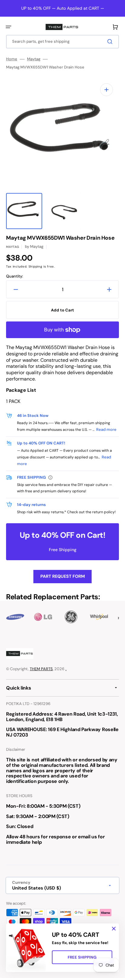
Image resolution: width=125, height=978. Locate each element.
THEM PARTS (41, 668)
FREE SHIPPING (82, 957)
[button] (8, 27)
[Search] (111, 41)
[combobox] (62, 41)
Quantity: (14, 276)
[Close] (114, 928)
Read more (106, 429)
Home (11, 59)
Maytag (33, 59)
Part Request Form (62, 576)
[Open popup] (50, 477)
